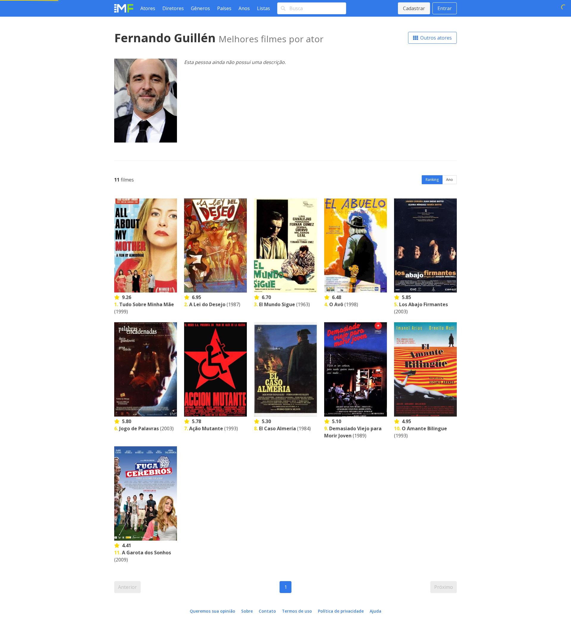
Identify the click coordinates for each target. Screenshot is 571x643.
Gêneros (200, 8)
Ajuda (375, 611)
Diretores (173, 8)
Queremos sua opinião (212, 611)
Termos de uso (297, 611)
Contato (267, 611)
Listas (263, 8)
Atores (147, 8)
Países (224, 8)
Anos (244, 8)
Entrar (444, 8)
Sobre (247, 611)
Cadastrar (414, 8)
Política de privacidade (341, 611)
